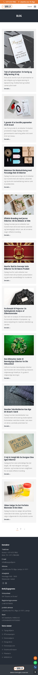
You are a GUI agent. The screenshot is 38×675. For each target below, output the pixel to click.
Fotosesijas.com (9, 646)
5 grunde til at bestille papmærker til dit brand (18, 123)
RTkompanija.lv (9, 634)
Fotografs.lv (8, 642)
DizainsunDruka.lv (10, 650)
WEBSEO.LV (8, 657)
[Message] (35, 658)
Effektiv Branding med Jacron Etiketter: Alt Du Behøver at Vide (17, 219)
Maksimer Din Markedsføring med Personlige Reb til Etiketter (18, 171)
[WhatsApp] (35, 662)
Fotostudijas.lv (9, 638)
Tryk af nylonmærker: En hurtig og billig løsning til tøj (18, 73)
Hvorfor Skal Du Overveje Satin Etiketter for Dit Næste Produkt (16, 267)
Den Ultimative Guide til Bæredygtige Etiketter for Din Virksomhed (16, 361)
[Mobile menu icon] (35, 6)
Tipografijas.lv (9, 630)
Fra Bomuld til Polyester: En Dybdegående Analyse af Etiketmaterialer (15, 311)
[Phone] (35, 667)
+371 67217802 (11, 2)
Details (6, 89)
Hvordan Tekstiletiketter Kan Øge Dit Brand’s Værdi (17, 410)
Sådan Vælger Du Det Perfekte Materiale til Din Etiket (16, 506)
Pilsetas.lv (7, 653)
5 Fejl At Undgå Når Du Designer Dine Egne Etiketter (19, 458)
